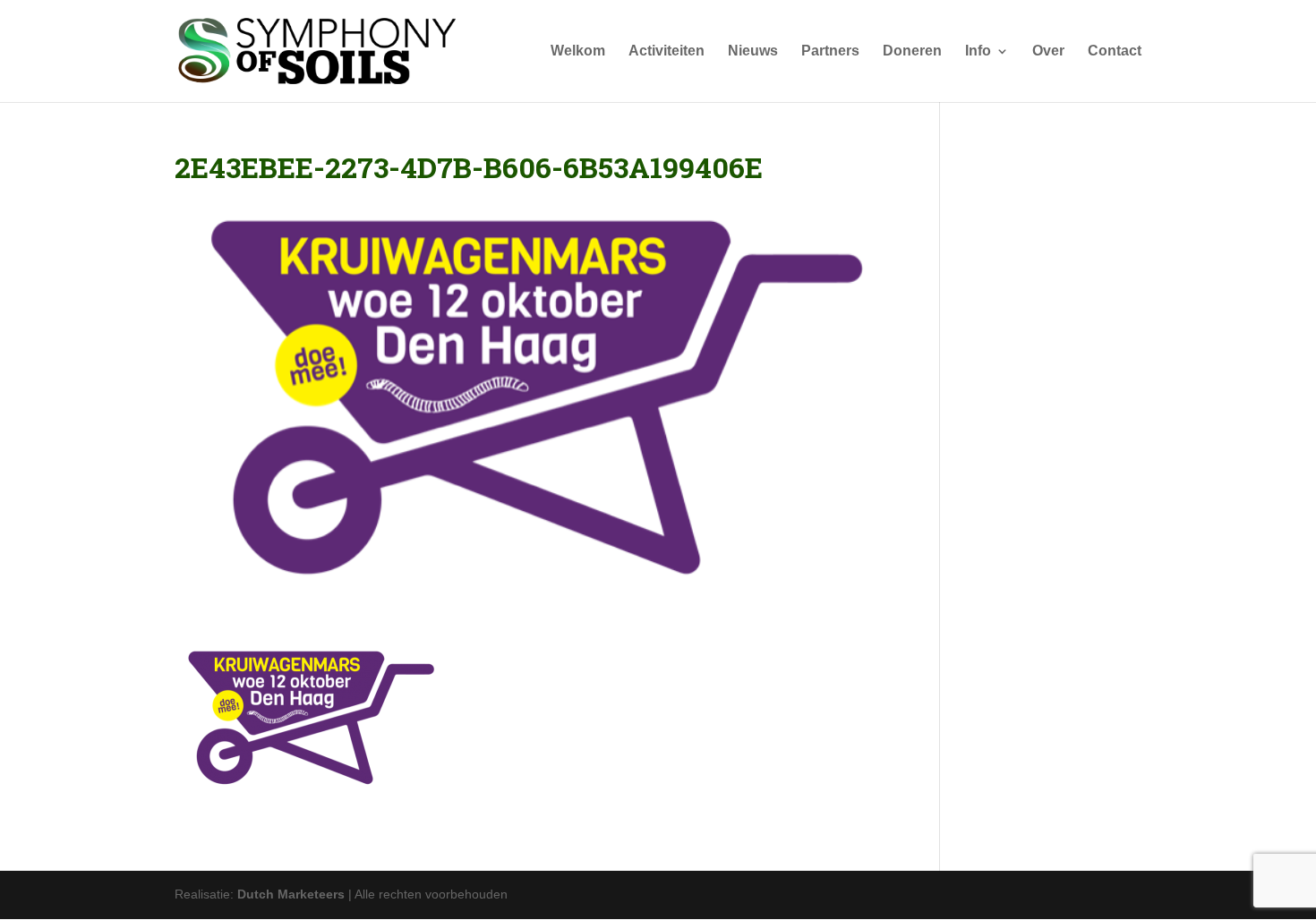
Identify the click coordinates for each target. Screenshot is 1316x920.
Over (1048, 51)
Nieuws (753, 51)
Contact (1114, 51)
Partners (830, 51)
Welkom (578, 51)
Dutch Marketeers (291, 894)
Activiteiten (666, 51)
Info (978, 51)
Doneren (912, 51)
